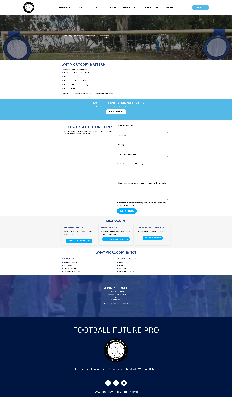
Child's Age (121, 145)
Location (82, 7)
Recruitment (129, 7)
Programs (64, 7)
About (112, 7)
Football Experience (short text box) (130, 164)
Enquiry (169, 7)
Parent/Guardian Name (125, 126)
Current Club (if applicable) (127, 154)
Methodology (150, 7)
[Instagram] (116, 383)
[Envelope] (124, 383)
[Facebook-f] (108, 383)
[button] (116, 239)
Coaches (98, 7)
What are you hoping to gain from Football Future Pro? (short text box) (142, 183)
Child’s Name (121, 135)
